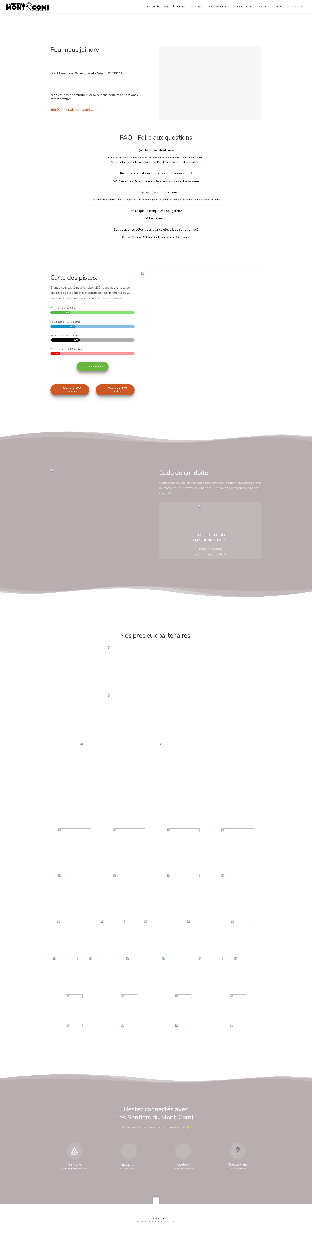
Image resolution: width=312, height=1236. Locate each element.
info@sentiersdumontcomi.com (73, 109)
